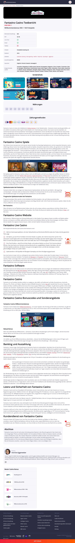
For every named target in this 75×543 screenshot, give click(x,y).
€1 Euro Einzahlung (8, 516)
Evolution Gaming (21, 56)
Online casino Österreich (44, 522)
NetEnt (35, 56)
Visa (30, 354)
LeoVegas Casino (25, 521)
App (46, 284)
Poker (65, 210)
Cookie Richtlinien (59, 518)
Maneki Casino (24, 526)
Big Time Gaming (22, 270)
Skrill (4, 354)
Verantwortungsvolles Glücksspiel (63, 523)
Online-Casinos (31, 128)
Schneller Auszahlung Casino (45, 520)
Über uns (57, 516)
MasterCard (66, 352)
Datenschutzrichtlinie (60, 521)
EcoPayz (54, 352)
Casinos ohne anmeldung (44, 525)
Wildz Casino (24, 523)
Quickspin (45, 56)
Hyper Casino (24, 518)
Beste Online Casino (7, 5)
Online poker (6, 528)
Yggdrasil (51, 56)
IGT (47, 272)
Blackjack (33, 257)
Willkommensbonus (25, 307)
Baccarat (61, 257)
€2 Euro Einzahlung (8, 518)
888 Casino (23, 529)
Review (14, 5)
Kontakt (56, 526)
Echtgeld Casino (41, 528)
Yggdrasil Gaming (37, 176)
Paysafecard (20, 354)
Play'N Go (40, 56)
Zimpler (49, 352)
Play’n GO (47, 176)
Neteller (9, 354)
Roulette (40, 257)
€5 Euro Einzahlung (8, 521)
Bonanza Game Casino (26, 516)
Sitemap (57, 529)
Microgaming (29, 56)
